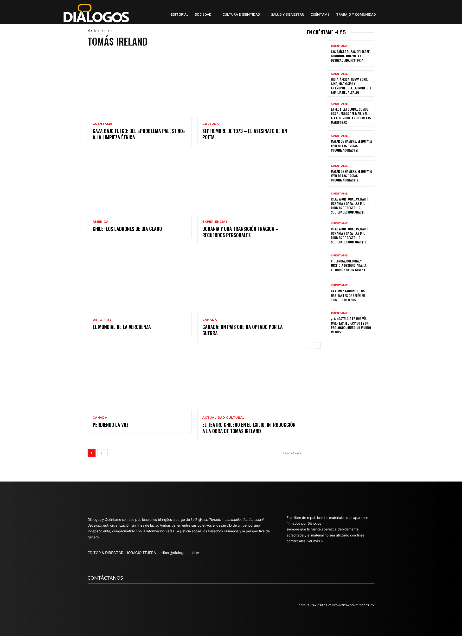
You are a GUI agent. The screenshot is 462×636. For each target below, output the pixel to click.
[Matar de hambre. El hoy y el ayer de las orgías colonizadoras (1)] (317, 173)
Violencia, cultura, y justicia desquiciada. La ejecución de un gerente (349, 265)
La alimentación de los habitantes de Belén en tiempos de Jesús (348, 295)
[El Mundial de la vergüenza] (140, 281)
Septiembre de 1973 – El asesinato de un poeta (244, 134)
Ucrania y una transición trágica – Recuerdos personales (240, 232)
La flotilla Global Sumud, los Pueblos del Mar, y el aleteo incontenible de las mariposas (351, 116)
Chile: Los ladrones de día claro (127, 228)
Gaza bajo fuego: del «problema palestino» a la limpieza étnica (139, 134)
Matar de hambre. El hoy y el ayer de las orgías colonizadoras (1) (351, 175)
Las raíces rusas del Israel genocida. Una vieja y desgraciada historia (351, 56)
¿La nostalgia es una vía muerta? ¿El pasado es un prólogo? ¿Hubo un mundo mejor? (351, 325)
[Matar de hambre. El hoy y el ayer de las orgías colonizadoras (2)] (317, 143)
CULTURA (210, 123)
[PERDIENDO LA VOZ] (140, 379)
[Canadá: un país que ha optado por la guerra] (249, 281)
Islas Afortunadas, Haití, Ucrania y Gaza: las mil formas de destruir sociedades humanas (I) (349, 205)
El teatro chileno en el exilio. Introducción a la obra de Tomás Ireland (248, 428)
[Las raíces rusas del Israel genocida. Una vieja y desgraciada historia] (317, 53)
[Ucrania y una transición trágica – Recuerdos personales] (249, 183)
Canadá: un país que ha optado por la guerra (242, 330)
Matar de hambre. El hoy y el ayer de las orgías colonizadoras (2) (351, 145)
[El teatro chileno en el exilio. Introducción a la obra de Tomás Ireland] (249, 379)
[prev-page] (310, 345)
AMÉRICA (101, 221)
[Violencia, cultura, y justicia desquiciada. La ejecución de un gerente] (317, 263)
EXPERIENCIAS (215, 221)
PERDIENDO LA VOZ (110, 424)
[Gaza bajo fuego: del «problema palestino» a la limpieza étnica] (140, 85)
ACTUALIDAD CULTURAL (223, 417)
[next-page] (111, 453)
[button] (388, 14)
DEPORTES (102, 319)
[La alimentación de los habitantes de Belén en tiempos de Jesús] (317, 293)
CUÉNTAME (102, 123)
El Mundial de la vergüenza (122, 326)
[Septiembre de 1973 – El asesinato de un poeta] (249, 85)
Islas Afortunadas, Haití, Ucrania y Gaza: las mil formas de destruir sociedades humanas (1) (349, 235)
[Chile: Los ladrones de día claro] (140, 183)
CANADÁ (209, 319)
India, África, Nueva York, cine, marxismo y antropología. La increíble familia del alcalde (351, 86)
